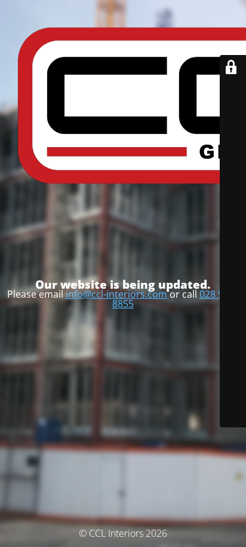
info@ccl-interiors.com (116, 294)
